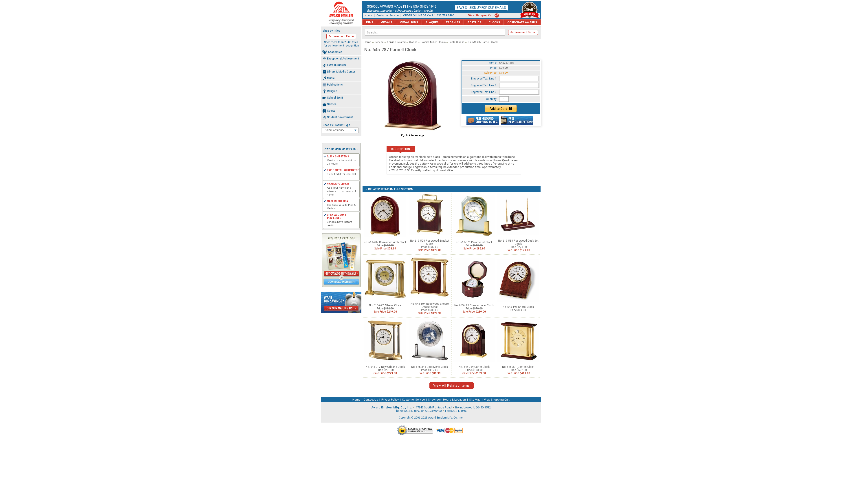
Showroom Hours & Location (447, 399)
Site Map (475, 399)
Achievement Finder (523, 32)
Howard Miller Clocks (433, 42)
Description (400, 149)
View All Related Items (451, 385)
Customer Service (387, 15)
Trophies (453, 22)
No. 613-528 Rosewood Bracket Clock (429, 242)
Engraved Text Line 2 (484, 85)
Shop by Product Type (336, 125)
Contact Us (371, 399)
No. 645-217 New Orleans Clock (385, 366)
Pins (369, 22)
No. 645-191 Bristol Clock (518, 307)
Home (368, 15)
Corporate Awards (522, 22)
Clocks (494, 22)
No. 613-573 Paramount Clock (474, 242)
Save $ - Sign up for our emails (481, 7)
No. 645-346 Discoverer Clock (429, 366)
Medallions (409, 22)
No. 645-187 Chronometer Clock (474, 305)
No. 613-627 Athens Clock (385, 305)
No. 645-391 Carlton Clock (518, 366)
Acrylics (474, 22)
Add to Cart (498, 108)
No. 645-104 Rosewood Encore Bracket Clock (430, 305)
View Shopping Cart (480, 15)
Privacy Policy (390, 399)
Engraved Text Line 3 (484, 92)
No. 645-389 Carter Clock (474, 366)
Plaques (431, 22)
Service (379, 42)
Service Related (396, 42)
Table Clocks (456, 42)
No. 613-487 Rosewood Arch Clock (385, 242)
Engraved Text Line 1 (484, 78)
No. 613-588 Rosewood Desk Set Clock (518, 242)
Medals (386, 22)
